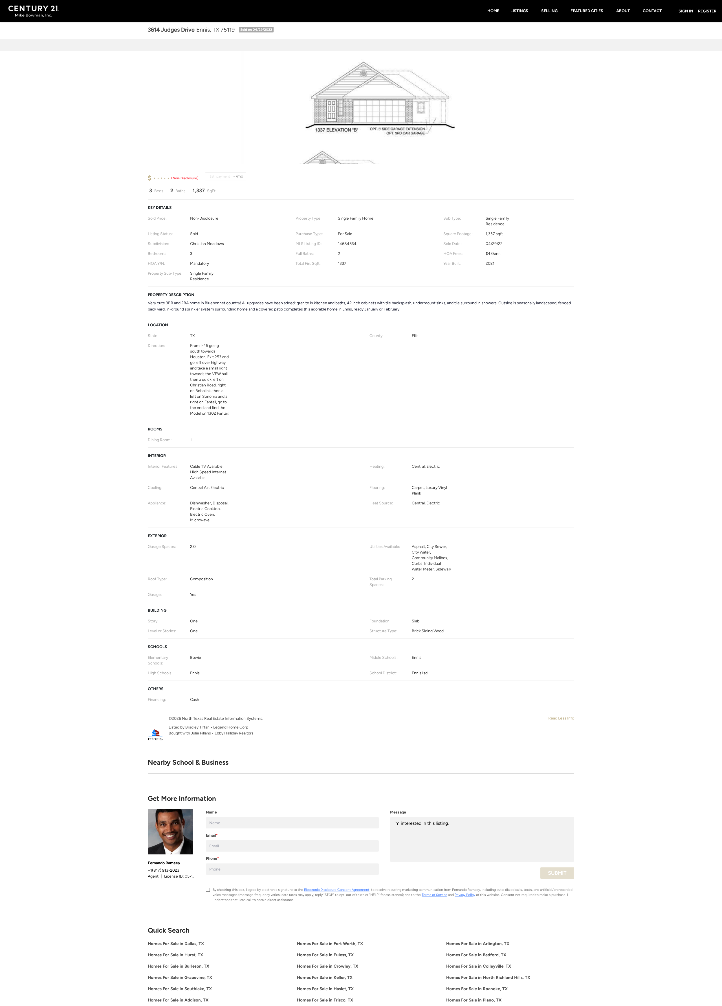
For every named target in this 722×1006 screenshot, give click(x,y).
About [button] (623, 10)
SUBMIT (557, 873)
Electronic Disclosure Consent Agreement (336, 890)
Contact (652, 10)
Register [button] (707, 11)
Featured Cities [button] (587, 10)
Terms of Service (434, 895)
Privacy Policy (465, 895)
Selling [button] (549, 10)
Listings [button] (519, 10)
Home (493, 10)
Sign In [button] (686, 11)
